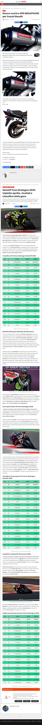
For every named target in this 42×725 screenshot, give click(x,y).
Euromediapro (28, 721)
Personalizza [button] (35, 701)
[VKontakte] (27, 167)
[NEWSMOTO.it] (21, 1)
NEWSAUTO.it (33, 721)
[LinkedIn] (17, 167)
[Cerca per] (40, 2)
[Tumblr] (19, 167)
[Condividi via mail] (30, 167)
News (7, 8)
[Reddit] (24, 167)
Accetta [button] (18, 701)
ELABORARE (39, 721)
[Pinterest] (22, 167)
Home (4, 8)
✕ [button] (38, 689)
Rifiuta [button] (27, 701)
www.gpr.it (5, 159)
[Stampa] (32, 167)
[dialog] (21, 695)
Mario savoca (6, 19)
